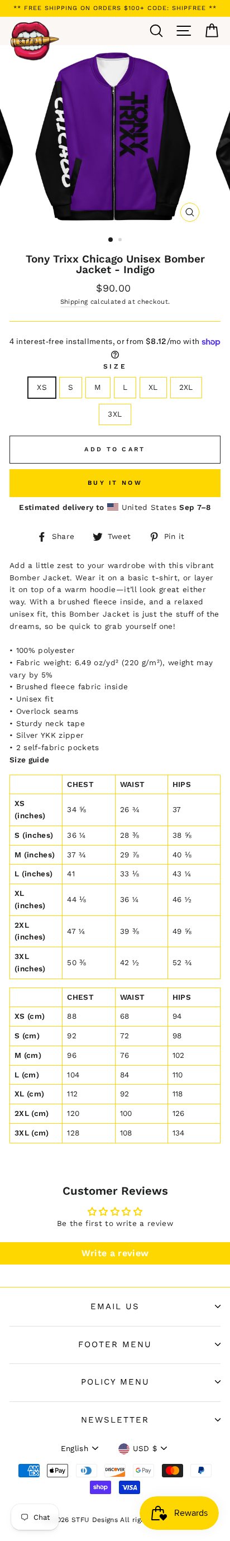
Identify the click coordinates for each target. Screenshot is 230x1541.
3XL (115, 413)
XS (42, 387)
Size (115, 366)
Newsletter (115, 1420)
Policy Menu (115, 1382)
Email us (115, 1306)
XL (153, 387)
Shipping (74, 302)
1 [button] (111, 240)
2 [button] (121, 241)
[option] (115, 8)
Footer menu (115, 1344)
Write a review (115, 1253)
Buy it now (115, 482)
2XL (186, 387)
